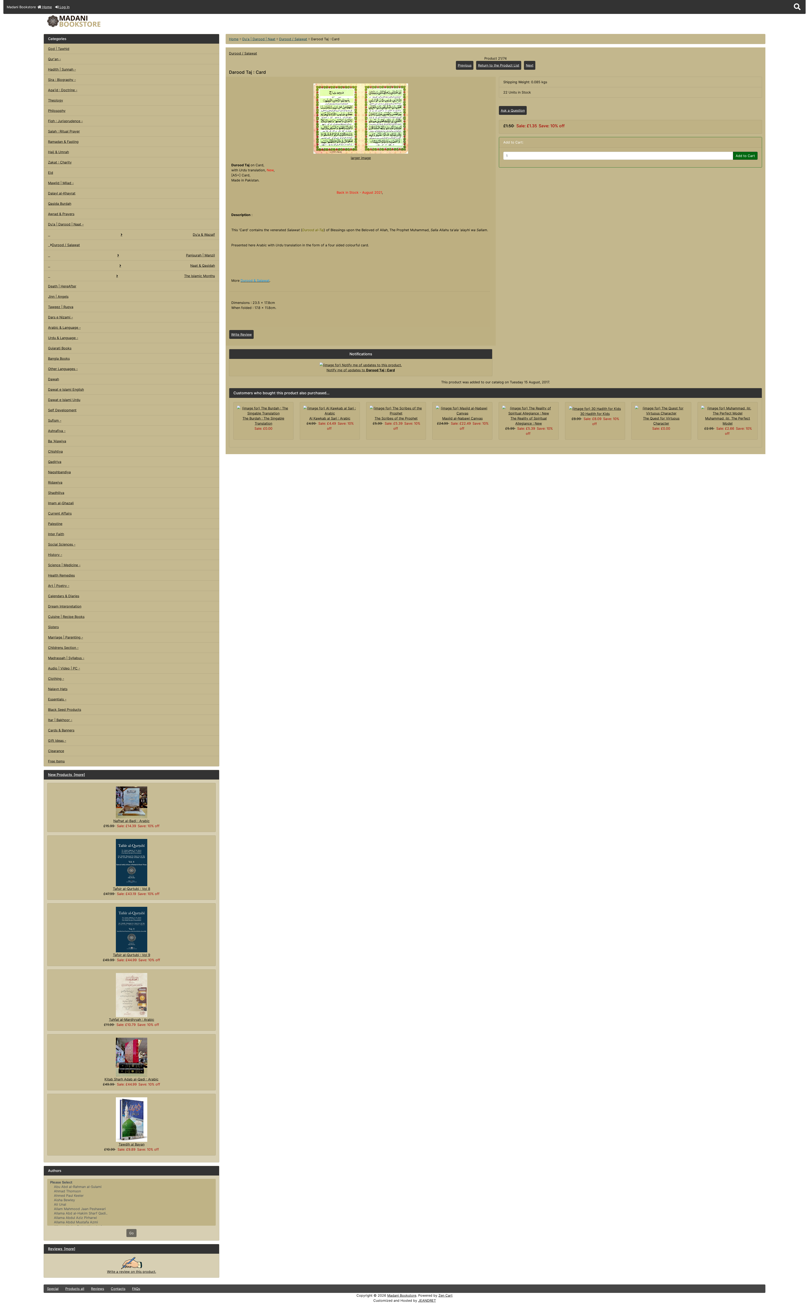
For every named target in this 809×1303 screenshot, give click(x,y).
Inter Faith (56, 534)
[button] (797, 7)
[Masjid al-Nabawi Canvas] (462, 410)
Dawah (53, 379)
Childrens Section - (63, 647)
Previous (464, 65)
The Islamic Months (199, 276)
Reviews (97, 1289)
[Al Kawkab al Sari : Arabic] (329, 410)
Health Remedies (61, 575)
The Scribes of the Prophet (396, 418)
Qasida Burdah (59, 203)
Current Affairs (60, 513)
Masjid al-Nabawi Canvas (462, 418)
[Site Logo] (164, 21)
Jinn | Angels (58, 296)
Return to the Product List (498, 65)
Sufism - (54, 420)
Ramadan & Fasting (63, 142)
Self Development (62, 410)
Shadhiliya (56, 493)
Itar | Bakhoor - (60, 720)
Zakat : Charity (60, 162)
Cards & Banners (61, 730)
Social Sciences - (61, 544)
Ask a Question (513, 110)
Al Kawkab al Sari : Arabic (329, 418)
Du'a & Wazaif (204, 234)
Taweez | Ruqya (60, 307)
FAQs (136, 1289)
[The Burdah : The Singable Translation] (263, 410)
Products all (74, 1289)
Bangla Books (59, 358)
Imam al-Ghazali (61, 503)
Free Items (56, 761)
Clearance (56, 751)
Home (46, 7)
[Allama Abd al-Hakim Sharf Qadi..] (131, 1213)
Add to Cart (745, 156)
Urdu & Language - (63, 338)
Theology (55, 100)
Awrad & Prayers (61, 214)
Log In (64, 7)
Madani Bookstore (401, 1295)
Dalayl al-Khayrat (61, 193)
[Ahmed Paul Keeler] (131, 1195)
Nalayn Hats (57, 689)
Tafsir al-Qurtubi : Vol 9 (131, 955)
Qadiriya (54, 462)
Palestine (55, 524)
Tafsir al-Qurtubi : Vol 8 (131, 889)
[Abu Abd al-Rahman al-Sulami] (131, 1187)
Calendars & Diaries (63, 596)
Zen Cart (445, 1295)
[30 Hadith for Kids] (595, 408)
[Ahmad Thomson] (131, 1191)
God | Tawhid (58, 49)
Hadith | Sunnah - (62, 69)
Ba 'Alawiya (57, 441)
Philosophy (57, 111)
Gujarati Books (59, 348)
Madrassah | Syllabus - (66, 658)
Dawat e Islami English (66, 389)
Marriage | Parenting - (65, 637)
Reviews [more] (61, 1249)
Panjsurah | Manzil (200, 255)
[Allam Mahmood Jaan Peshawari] (131, 1209)
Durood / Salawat (293, 39)
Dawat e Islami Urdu (64, 400)
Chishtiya (55, 451)
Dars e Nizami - (60, 317)
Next (529, 65)
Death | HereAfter (62, 286)
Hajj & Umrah (58, 152)
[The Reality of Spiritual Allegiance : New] (528, 410)
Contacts (118, 1289)
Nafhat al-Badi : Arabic (131, 821)
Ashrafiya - (57, 431)
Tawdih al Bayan (132, 1144)
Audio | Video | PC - (64, 668)
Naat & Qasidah (202, 265)
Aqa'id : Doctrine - (62, 90)
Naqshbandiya (59, 472)
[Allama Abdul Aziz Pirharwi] (131, 1218)
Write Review (241, 334)
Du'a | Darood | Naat (258, 39)
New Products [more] (66, 775)
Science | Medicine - (64, 565)
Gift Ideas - (57, 740)
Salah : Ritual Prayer (64, 131)
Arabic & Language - (64, 327)
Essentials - (57, 699)
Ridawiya (55, 482)
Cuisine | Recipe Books (66, 617)
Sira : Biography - (62, 80)
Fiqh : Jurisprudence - (65, 121)
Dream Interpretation (64, 606)
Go (131, 1233)
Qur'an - (54, 59)
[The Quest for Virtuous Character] (661, 410)
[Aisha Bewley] (131, 1200)
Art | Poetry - (58, 586)
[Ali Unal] (131, 1204)
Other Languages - (63, 369)
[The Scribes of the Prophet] (396, 410)
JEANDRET (427, 1300)
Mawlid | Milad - (61, 183)
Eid (50, 172)
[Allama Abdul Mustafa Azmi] (131, 1222)
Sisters (53, 627)
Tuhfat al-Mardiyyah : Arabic (131, 1019)
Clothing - (56, 678)
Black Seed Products (64, 709)
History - (55, 555)
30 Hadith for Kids (595, 414)
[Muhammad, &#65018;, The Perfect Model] (727, 410)
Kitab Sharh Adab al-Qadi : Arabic (131, 1079)
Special (53, 1289)
